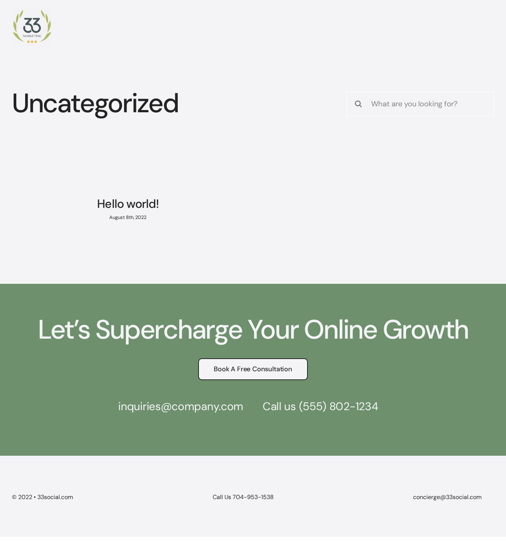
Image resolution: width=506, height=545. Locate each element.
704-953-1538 (253, 497)
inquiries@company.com (180, 406)
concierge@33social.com (447, 497)
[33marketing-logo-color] (32, 10)
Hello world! (128, 204)
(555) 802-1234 (338, 406)
